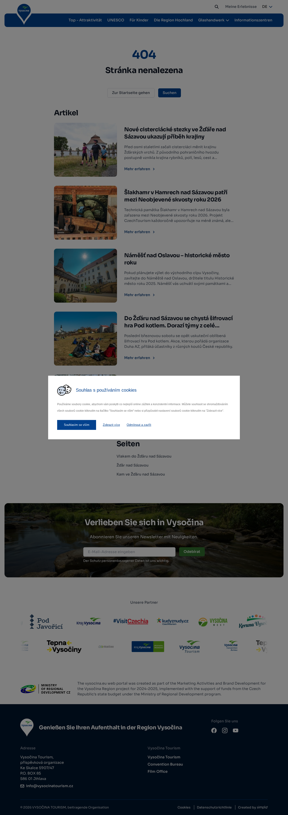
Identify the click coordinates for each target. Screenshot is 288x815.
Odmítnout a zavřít (139, 424)
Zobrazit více (111, 424)
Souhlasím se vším (76, 424)
